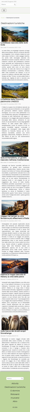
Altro (15, 401)
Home (2, 18)
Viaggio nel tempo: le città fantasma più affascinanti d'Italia (15, 217)
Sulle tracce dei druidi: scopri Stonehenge (13, 332)
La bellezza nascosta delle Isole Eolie (14, 44)
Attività (15, 383)
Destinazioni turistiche (15, 387)
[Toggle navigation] (4, 10)
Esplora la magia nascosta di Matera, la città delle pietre (13, 275)
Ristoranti (15, 394)
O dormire (15, 391)
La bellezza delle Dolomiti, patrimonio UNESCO (12, 100)
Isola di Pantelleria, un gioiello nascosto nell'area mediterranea (15, 159)
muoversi (15, 398)
